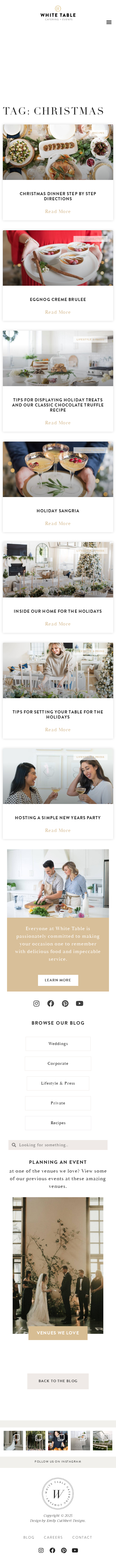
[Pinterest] (65, 1003)
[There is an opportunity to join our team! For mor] (80, 1440)
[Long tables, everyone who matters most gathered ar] (102, 1440)
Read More (58, 211)
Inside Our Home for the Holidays (58, 611)
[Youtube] (79, 1003)
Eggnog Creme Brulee (58, 299)
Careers (53, 1537)
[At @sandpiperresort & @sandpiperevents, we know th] (35, 1440)
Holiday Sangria (58, 511)
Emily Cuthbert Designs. (66, 1520)
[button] (109, 22)
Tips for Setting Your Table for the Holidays (58, 714)
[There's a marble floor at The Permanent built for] (13, 1440)
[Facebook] (51, 1003)
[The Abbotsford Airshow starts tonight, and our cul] (58, 1440)
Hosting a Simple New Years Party (58, 818)
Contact (82, 1537)
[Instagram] (36, 1003)
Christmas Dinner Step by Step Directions (58, 196)
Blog (29, 1537)
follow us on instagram (58, 1461)
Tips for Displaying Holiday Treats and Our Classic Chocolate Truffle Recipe (58, 405)
